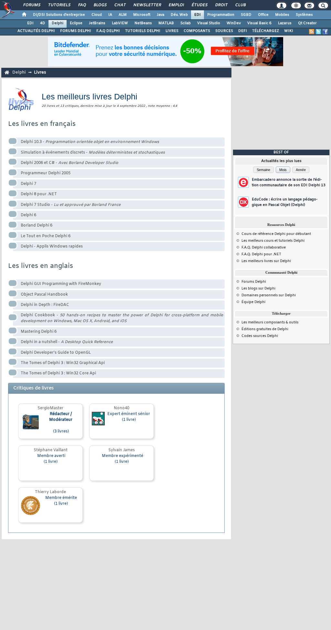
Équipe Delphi (253, 302)
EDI (197, 15)
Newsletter (147, 5)
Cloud (96, 15)
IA (110, 15)
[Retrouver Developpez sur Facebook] (325, 31)
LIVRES (172, 31)
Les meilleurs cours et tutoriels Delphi (272, 241)
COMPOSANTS (197, 31)
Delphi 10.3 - (90, 142)
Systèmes (304, 15)
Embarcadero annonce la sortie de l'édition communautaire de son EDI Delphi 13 (289, 183)
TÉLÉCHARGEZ (265, 31)
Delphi (57, 23)
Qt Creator (307, 23)
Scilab (185, 23)
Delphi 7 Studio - (71, 205)
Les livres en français (42, 124)
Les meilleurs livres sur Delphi (266, 261)
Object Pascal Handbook (44, 294)
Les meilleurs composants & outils (269, 322)
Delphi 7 (28, 184)
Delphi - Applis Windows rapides (52, 246)
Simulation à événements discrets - (93, 152)
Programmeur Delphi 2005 (45, 173)
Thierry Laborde (50, 492)
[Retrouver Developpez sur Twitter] (318, 31)
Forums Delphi (253, 281)
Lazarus (285, 23)
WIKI (288, 31)
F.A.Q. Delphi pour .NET (261, 254)
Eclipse (76, 23)
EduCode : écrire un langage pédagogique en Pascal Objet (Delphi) (284, 202)
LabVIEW (120, 23)
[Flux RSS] (311, 31)
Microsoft (141, 15)
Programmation (220, 15)
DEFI (242, 31)
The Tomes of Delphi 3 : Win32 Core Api (58, 373)
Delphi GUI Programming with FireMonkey (61, 284)
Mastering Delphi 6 (39, 331)
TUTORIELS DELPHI (142, 31)
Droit (221, 5)
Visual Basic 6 (259, 23)
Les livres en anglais (40, 266)
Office (263, 15)
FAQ (81, 5)
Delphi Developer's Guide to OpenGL (56, 352)
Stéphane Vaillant (51, 450)
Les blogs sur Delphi (258, 288)
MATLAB (166, 23)
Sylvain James (121, 450)
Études (199, 5)
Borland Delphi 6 (36, 225)
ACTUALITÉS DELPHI (36, 31)
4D (42, 23)
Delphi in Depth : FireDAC (45, 305)
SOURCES (224, 31)
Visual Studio (208, 23)
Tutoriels (59, 5)
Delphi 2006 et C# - (69, 163)
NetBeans (143, 23)
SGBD (246, 15)
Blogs (100, 5)
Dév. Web (179, 15)
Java (160, 15)
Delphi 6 (28, 215)
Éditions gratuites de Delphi (264, 329)
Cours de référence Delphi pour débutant (276, 234)
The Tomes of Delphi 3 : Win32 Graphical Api (63, 363)
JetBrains (97, 23)
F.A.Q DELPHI (108, 31)
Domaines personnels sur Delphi (268, 295)
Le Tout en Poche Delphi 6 (45, 236)
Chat (119, 5)
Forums (31, 5)
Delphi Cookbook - (122, 318)
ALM (123, 15)
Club (240, 5)
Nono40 (121, 408)
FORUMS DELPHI (75, 31)
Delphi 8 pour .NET (39, 194)
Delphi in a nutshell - (67, 342)
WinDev (234, 23)
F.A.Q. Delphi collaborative (263, 247)
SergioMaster (50, 408)
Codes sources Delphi (259, 336)
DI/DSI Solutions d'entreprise (59, 15)
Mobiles (282, 15)
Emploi (176, 5)
